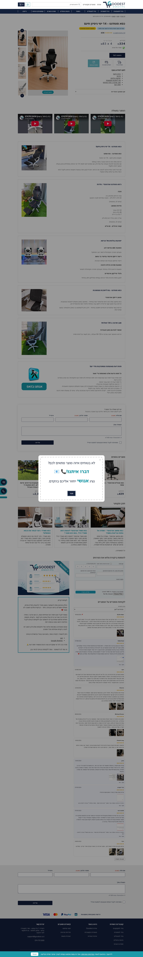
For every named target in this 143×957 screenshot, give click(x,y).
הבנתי (34, 954)
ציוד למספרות (105, 11)
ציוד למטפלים (91, 11)
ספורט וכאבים (51, 11)
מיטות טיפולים (64, 11)
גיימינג (25, 11)
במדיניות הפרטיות (87, 954)
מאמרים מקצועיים (89, 4)
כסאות (78, 11)
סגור (71, 493)
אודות (99, 4)
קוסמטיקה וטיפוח (38, 11)
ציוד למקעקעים (118, 11)
